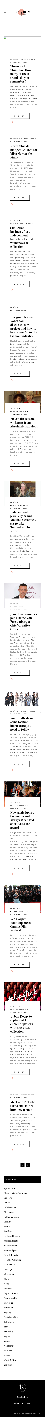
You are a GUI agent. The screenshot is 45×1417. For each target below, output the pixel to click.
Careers (8, 1197)
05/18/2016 (14, 307)
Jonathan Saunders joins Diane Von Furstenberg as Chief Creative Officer (23, 621)
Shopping (8, 1302)
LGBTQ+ (8, 1269)
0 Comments (15, 62)
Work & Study (11, 1360)
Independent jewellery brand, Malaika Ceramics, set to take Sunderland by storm (23, 521)
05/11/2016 (14, 1095)
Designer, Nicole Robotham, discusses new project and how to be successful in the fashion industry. (23, 326)
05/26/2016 (14, 59)
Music (7, 1279)
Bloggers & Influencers (15, 1193)
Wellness (8, 1355)
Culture (7, 1221)
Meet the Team (22, 1403)
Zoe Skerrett (29, 59)
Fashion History (12, 1236)
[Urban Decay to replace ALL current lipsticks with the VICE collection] (22, 996)
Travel (7, 1326)
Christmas (9, 1212)
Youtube (8, 1365)
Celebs (7, 1202)
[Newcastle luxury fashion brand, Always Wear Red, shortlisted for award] (22, 794)
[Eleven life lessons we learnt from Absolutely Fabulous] (22, 402)
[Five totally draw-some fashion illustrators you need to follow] (22, 702)
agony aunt (9, 1188)
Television (9, 1322)
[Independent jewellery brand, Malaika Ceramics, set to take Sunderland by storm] (22, 493)
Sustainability (11, 1317)
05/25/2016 (14, 139)
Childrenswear (11, 1207)
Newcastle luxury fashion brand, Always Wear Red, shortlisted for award (22, 820)
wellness (8, 1350)
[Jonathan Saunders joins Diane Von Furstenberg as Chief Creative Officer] (22, 595)
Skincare (8, 1307)
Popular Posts (11, 1293)
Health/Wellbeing (12, 1260)
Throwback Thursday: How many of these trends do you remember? (20, 73)
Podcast (8, 1288)
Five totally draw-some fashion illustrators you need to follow (22, 723)
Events (7, 1226)
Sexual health (10, 1298)
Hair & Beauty (11, 1255)
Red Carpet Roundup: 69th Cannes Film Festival (20, 924)
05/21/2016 (14, 221)
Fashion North (11, 1240)
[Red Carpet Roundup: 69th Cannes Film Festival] (22, 899)
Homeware (9, 1264)
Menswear (9, 1274)
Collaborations (11, 1217)
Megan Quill (29, 139)
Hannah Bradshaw (21, 505)
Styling (7, 1312)
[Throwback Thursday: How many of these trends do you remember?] (22, 49)
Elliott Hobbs (29, 711)
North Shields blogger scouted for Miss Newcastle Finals (23, 151)
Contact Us (22, 1397)
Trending (8, 1331)
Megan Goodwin (19, 411)
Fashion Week (10, 1245)
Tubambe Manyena (20, 310)
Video (7, 1341)
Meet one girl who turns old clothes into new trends (22, 1106)
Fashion (8, 1231)
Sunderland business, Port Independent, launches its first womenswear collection (21, 237)
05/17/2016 (14, 408)
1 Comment (14, 808)
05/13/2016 (14, 802)
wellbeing (8, 1345)
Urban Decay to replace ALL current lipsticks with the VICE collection (21, 1024)
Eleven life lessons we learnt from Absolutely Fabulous (24, 422)
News (6, 1283)
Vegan (7, 1336)
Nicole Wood (28, 1095)
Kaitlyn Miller (19, 224)
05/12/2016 (14, 909)
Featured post (11, 1250)
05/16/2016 (14, 604)
